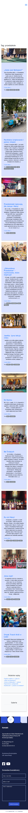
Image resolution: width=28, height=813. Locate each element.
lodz (11, 167)
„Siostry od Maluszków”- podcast (12, 682)
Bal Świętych (9, 451)
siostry (17, 90)
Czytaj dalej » (7, 87)
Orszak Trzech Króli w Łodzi (12, 635)
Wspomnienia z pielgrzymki (11, 684)
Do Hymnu (8, 400)
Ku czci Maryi (9, 517)
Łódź (8, 90)
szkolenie (6, 305)
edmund (8, 303)
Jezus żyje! (8, 576)
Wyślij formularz (14, 804)
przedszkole (12, 90)
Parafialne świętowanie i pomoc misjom (14, 141)
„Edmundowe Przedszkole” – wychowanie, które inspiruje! (11, 271)
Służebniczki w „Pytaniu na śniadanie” (14, 685)
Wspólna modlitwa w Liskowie (11, 678)
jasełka (8, 364)
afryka (8, 167)
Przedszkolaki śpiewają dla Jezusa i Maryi (13, 205)
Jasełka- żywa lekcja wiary (12, 336)
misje (18, 167)
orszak (11, 656)
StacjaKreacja (20, 811)
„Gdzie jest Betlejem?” (13, 70)
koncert (8, 599)
